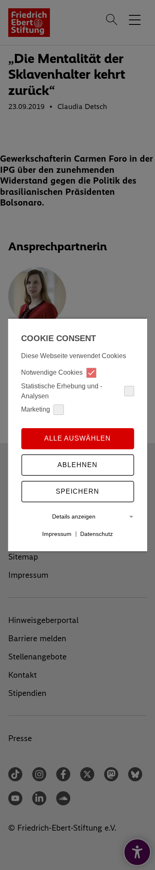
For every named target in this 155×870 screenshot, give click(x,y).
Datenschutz (96, 533)
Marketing (35, 409)
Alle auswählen (77, 438)
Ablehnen (77, 464)
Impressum (57, 533)
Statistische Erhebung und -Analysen (61, 391)
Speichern (77, 491)
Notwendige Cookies (52, 372)
